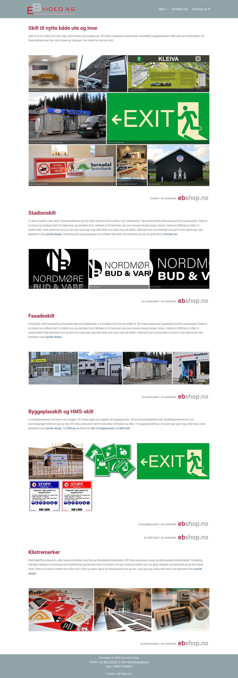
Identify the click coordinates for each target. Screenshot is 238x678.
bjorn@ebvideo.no (138, 662)
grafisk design (54, 337)
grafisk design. (54, 234)
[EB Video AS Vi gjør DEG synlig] (51, 9)
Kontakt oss (180, 9)
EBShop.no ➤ (201, 9)
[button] (166, 9)
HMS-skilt (124, 428)
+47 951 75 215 (108, 662)
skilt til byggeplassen (103, 428)
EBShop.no (73, 428)
